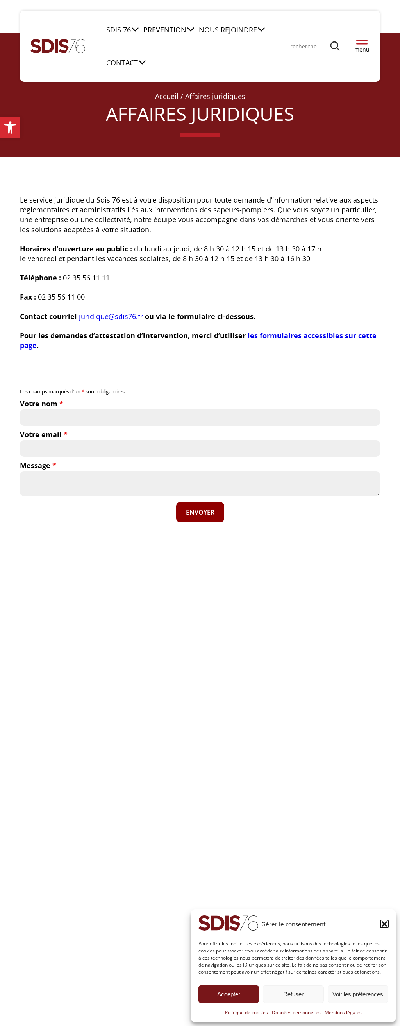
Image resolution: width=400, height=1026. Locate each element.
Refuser (293, 994)
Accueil (167, 96)
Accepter (228, 994)
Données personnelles (296, 1012)
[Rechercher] (335, 46)
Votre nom (41, 403)
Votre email (44, 434)
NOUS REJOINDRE (228, 29)
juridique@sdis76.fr (111, 316)
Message (38, 465)
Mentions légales (343, 1012)
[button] (10, 127)
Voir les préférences (357, 994)
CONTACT (122, 62)
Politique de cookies (246, 1012)
